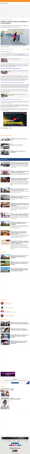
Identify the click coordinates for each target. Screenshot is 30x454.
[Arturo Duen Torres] (2, 307)
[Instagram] (15, 445)
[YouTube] (13, 445)
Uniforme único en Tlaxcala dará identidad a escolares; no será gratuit (14, 82)
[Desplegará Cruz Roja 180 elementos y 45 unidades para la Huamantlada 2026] (5, 182)
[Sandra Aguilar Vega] (2, 311)
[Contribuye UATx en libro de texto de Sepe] (5, 140)
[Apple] (18, 445)
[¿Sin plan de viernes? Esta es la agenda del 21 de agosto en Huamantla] (5, 191)
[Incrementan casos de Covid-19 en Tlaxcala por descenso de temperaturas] (5, 330)
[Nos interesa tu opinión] (15, 438)
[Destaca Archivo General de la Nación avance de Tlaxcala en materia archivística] (5, 323)
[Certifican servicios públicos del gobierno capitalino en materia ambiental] (5, 173)
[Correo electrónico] (8, 49)
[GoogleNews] (17, 445)
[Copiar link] (10, 49)
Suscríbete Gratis (15, 382)
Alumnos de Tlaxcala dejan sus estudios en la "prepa (14, 99)
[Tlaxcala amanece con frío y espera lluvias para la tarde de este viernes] (5, 198)
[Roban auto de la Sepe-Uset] (5, 146)
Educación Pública (21, 54)
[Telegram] (6, 49)
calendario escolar (16, 65)
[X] (3, 49)
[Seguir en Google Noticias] (28, 49)
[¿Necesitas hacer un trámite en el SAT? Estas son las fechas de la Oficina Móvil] (5, 165)
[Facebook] (1, 49)
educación (7, 53)
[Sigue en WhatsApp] (27, 49)
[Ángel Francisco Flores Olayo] (2, 315)
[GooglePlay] (20, 445)
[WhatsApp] (4, 49)
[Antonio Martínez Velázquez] (2, 303)
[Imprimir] (12, 49)
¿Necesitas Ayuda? (15, 443)
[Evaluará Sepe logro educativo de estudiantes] (5, 152)
